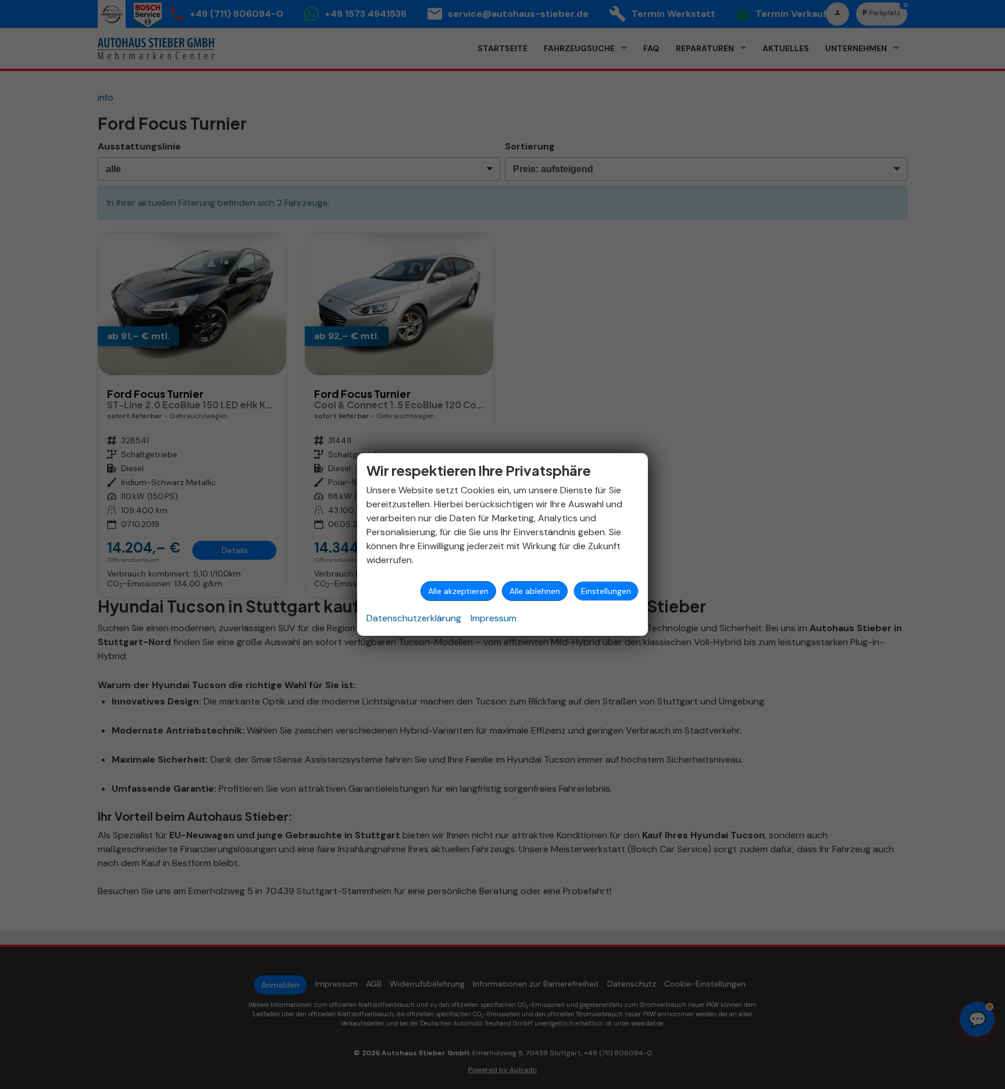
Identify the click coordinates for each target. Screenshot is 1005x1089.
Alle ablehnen (534, 591)
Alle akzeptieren (458, 591)
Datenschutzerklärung (413, 618)
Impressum (493, 618)
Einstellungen (606, 591)
